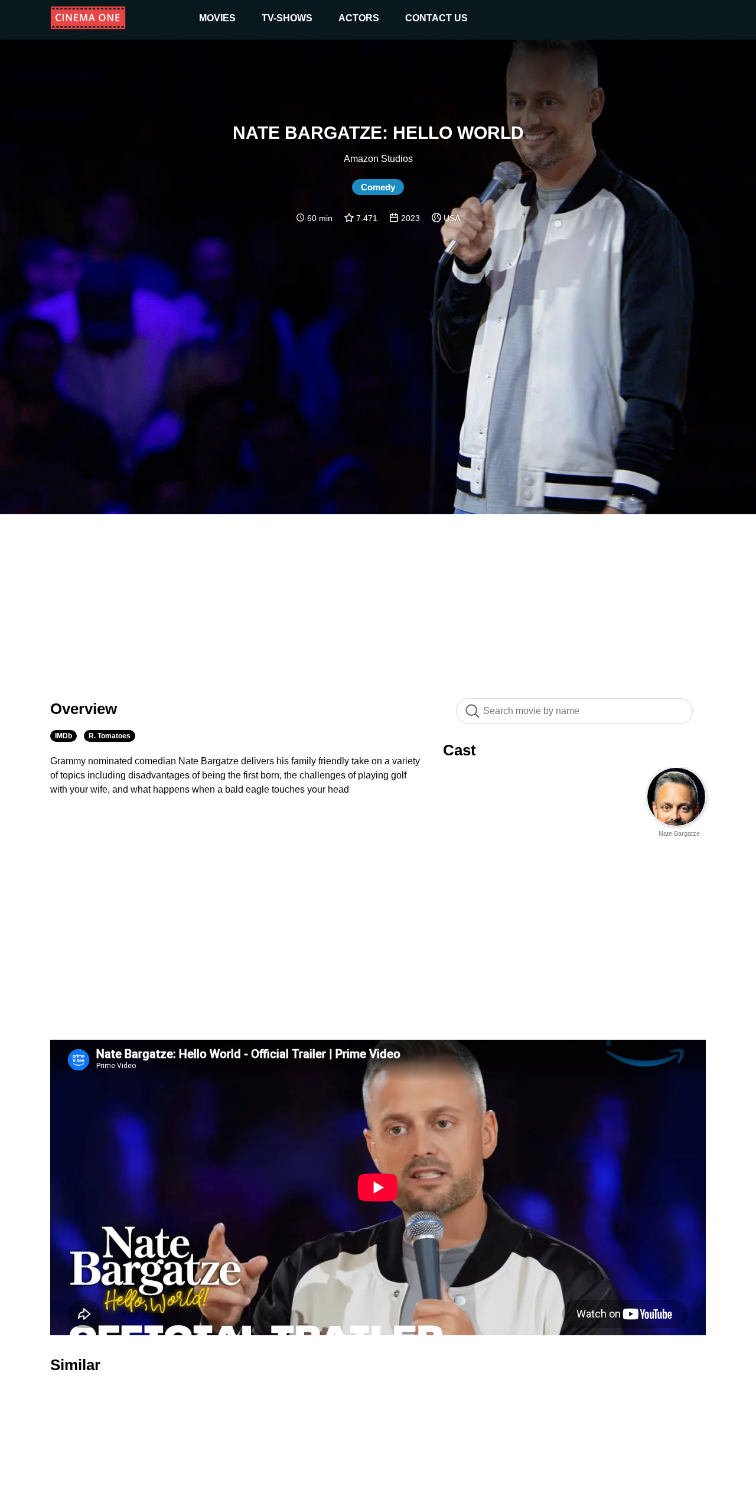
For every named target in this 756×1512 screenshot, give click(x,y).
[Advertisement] (378, 600)
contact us (436, 18)
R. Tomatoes (110, 736)
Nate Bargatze (679, 833)
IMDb (63, 736)
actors (358, 18)
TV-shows (287, 18)
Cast (459, 750)
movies (217, 18)
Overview (83, 709)
